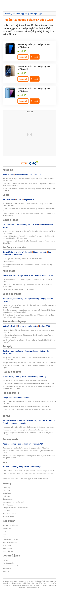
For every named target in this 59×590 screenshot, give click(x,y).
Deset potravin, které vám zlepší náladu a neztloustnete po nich (25, 430)
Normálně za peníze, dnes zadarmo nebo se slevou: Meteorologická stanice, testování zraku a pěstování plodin (29, 311)
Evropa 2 (6, 572)
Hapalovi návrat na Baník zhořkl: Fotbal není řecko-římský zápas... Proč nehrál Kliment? (27, 204)
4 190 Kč (21, 51)
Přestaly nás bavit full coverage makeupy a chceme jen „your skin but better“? (27, 410)
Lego (4, 534)
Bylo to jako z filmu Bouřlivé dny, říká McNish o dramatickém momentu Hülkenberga (27, 285)
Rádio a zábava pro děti (11, 566)
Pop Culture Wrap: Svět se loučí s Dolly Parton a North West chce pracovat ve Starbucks (29, 402)
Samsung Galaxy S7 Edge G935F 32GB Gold (33, 68)
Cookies (44, 585)
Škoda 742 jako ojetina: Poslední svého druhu (18, 289)
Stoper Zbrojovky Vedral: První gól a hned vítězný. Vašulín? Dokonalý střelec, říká (29, 209)
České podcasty (8, 563)
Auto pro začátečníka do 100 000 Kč (15, 508)
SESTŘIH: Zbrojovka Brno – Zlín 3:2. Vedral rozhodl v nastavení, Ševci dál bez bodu (29, 475)
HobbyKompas (8, 505)
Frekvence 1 (7, 569)
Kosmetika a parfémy (10, 540)
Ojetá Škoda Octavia (10, 513)
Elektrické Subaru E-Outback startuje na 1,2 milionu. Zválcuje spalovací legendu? (27, 280)
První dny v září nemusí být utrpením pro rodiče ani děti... (23, 259)
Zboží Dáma (7, 496)
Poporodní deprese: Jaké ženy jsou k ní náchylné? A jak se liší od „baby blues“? (27, 434)
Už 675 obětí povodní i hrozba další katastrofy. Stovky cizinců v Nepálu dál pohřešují (29, 189)
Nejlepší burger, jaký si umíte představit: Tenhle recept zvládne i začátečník (29, 362)
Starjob (5, 560)
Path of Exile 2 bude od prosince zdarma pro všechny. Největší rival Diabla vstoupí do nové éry (29, 457)
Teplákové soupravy (9, 542)
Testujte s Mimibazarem (11, 525)
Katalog (8, 13)
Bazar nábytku (8, 551)
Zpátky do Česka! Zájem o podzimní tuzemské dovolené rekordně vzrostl (28, 383)
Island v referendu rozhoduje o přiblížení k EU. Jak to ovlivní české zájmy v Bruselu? (29, 341)
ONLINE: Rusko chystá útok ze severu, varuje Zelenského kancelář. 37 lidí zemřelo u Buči (28, 179)
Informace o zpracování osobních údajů (26, 585)
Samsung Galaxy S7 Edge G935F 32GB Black (33, 46)
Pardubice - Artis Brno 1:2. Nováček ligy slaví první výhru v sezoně (25, 478)
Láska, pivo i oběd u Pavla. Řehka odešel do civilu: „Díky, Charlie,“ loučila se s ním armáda (29, 232)
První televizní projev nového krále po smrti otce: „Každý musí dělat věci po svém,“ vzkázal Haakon (29, 184)
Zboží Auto (6, 510)
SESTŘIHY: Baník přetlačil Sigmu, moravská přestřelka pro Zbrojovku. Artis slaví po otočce (29, 214)
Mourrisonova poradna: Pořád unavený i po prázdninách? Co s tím (26, 448)
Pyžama (5, 537)
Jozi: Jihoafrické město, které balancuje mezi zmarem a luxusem (25, 380)
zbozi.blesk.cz (7, 499)
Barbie (5, 531)
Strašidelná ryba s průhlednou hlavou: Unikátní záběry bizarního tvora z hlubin (28, 452)
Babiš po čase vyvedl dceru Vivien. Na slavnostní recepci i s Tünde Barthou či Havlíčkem (29, 242)
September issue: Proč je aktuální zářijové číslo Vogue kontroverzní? (26, 406)
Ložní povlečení (8, 548)
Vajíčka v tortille (8, 261)
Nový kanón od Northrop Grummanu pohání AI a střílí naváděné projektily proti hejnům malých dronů (28, 316)
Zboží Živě (6, 490)
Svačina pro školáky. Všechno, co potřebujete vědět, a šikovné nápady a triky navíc (28, 265)
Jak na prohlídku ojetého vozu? (13, 502)
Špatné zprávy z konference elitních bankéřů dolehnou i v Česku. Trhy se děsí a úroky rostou (28, 336)
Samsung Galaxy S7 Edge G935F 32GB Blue (33, 90)
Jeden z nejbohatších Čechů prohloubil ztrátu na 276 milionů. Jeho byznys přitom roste (28, 331)
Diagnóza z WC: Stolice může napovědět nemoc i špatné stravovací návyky (28, 427)
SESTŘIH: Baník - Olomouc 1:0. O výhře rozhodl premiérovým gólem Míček (28, 471)
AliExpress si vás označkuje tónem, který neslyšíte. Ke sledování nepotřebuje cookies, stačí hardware (29, 306)
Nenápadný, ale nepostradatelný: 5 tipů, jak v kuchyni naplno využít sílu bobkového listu (28, 358)
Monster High (7, 528)
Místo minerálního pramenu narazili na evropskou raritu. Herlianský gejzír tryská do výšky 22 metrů (28, 387)
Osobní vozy (7, 493)
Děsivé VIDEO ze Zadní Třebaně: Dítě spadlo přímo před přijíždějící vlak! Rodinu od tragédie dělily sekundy (28, 237)
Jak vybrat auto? (8, 516)
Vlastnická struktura (33, 587)
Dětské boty (7, 545)
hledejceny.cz (7, 487)
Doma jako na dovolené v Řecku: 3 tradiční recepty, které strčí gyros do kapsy (28, 366)
